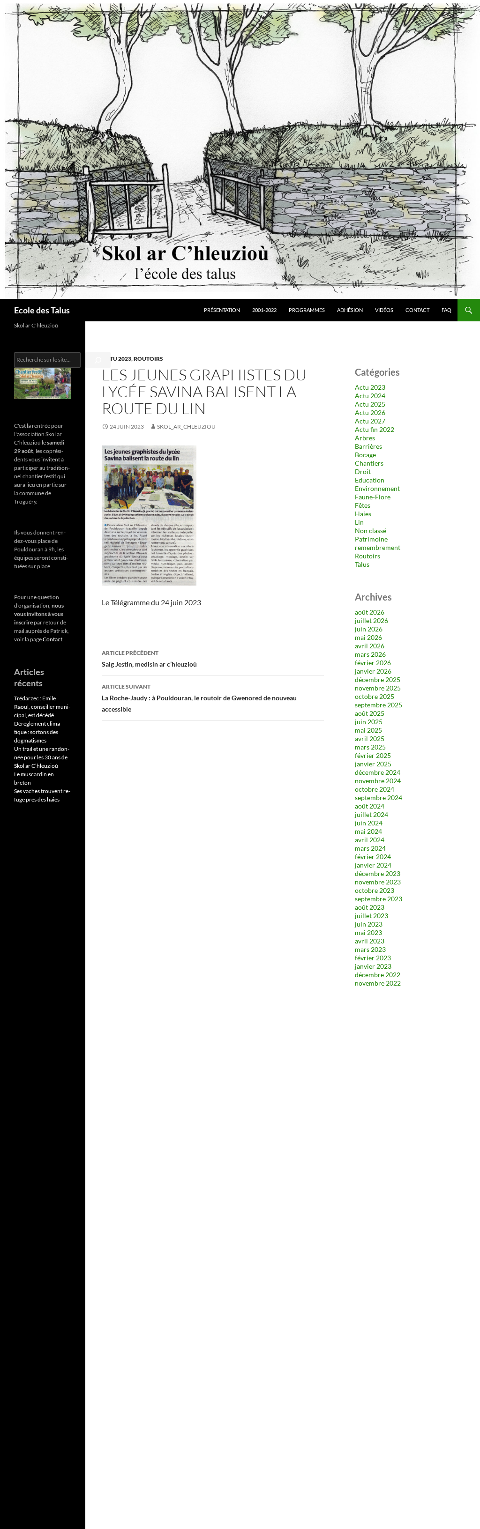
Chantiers (369, 463)
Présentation (222, 310)
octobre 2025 (374, 696)
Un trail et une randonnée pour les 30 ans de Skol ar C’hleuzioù (41, 757)
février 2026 (373, 663)
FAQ (446, 310)
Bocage (365, 455)
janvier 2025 (373, 764)
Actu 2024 (370, 396)
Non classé (370, 530)
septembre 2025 (378, 705)
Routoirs (148, 358)
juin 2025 (368, 722)
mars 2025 (370, 747)
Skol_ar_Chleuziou (186, 426)
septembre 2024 (378, 798)
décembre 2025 (377, 679)
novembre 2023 (378, 882)
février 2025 (373, 755)
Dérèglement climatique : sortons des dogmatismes (38, 732)
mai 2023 (368, 932)
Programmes (307, 310)
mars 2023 (370, 949)
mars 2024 (370, 848)
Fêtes (362, 505)
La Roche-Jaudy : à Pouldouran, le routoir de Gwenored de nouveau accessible (199, 698)
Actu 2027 (370, 421)
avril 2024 (369, 840)
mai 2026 (368, 637)
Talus (362, 564)
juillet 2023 (371, 916)
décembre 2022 (377, 975)
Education (369, 480)
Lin (359, 522)
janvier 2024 (373, 865)
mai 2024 (368, 831)
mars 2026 (370, 654)
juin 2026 (368, 629)
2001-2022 (264, 310)
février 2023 (373, 958)
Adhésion (350, 310)
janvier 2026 (373, 671)
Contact (417, 310)
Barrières (368, 446)
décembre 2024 (377, 772)
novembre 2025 (378, 688)
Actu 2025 (370, 404)
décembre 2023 (377, 873)
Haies (363, 514)
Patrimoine (371, 539)
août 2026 (369, 612)
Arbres (365, 438)
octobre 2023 (374, 890)
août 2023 (369, 907)
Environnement (377, 488)
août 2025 (369, 713)
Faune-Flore (372, 497)
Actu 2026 (370, 412)
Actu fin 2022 (374, 429)
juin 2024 (368, 823)
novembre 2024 (378, 781)
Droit (363, 471)
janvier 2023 (373, 966)
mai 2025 (368, 730)
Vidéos (384, 310)
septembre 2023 (378, 899)
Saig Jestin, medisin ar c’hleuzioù (149, 658)
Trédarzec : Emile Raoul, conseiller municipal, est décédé (42, 707)
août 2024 (369, 806)
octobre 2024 (374, 789)
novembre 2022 (378, 983)
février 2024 (373, 857)
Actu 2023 (116, 358)
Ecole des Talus (42, 310)
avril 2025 (369, 738)
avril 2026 (369, 646)
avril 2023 (369, 941)
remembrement (377, 547)
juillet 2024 (371, 814)
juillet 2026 (371, 620)
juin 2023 (368, 924)
